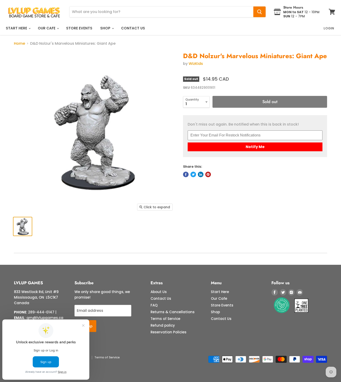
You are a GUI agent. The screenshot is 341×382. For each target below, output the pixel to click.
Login (329, 28)
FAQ (154, 305)
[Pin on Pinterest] (208, 174)
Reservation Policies (169, 332)
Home (19, 43)
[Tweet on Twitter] (193, 174)
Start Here (17, 28)
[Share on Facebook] (186, 174)
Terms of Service (165, 318)
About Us (159, 291)
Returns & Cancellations (173, 311)
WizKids (196, 63)
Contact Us (133, 28)
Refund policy (163, 325)
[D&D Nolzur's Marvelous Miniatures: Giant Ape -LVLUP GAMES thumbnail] (22, 226)
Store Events (79, 28)
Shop (105, 28)
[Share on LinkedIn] (200, 174)
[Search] (259, 11)
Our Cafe (47, 28)
